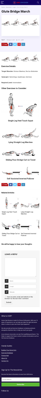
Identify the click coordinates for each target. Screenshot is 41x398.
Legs (14, 7)
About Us (4, 358)
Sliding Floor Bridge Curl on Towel (20, 160)
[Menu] (2, 2)
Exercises (9, 7)
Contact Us (4, 361)
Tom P (3, 40)
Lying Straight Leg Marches (20, 142)
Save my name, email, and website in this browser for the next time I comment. (19, 297)
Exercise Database (7, 353)
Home (3, 7)
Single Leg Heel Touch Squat (20, 121)
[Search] (38, 2)
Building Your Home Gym (8, 350)
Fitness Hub (5, 355)
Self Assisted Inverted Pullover (20, 178)
